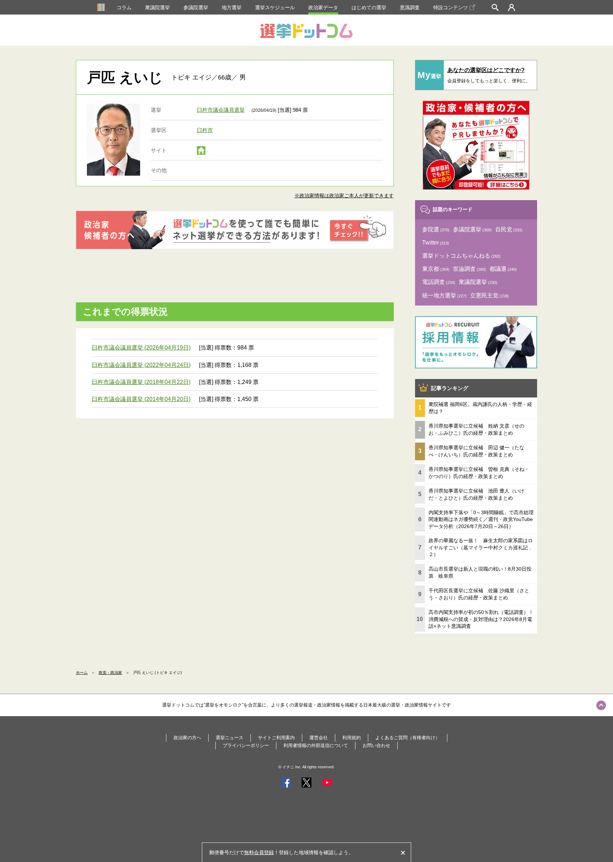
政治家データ (323, 7)
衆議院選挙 (157, 7)
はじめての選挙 (369, 7)
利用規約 (351, 737)
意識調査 (410, 7)
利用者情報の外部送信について (315, 745)
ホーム (82, 672)
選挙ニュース (229, 737)
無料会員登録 (259, 852)
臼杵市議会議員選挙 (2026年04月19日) (141, 348)
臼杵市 (205, 130)
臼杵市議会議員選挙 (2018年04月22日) (141, 382)
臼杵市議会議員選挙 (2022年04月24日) (141, 365)
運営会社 (318, 737)
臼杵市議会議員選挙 (221, 110)
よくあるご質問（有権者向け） (407, 737)
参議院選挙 (195, 7)
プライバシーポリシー (246, 745)
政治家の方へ (187, 737)
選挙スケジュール (275, 7)
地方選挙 (232, 7)
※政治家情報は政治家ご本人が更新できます (344, 195)
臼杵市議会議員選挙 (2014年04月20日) (141, 399)
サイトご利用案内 (276, 737)
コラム (124, 7)
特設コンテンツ (450, 7)
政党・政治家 (110, 672)
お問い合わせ (376, 745)
